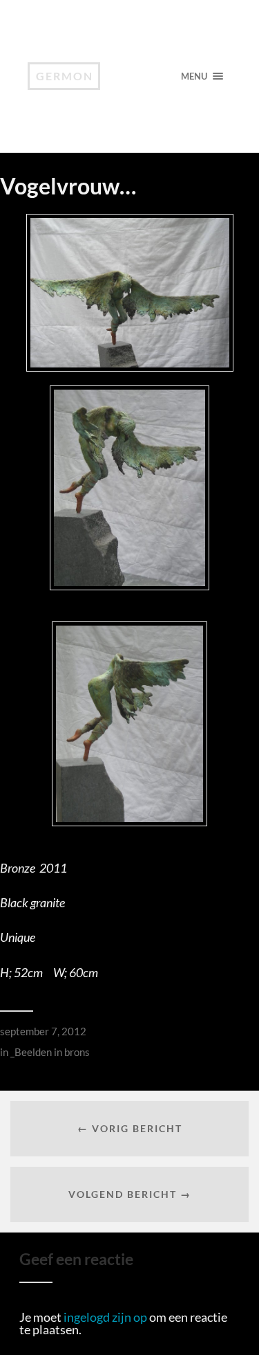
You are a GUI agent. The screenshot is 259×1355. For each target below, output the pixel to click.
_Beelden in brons (50, 1052)
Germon (64, 75)
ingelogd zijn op (105, 1317)
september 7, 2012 (43, 1031)
